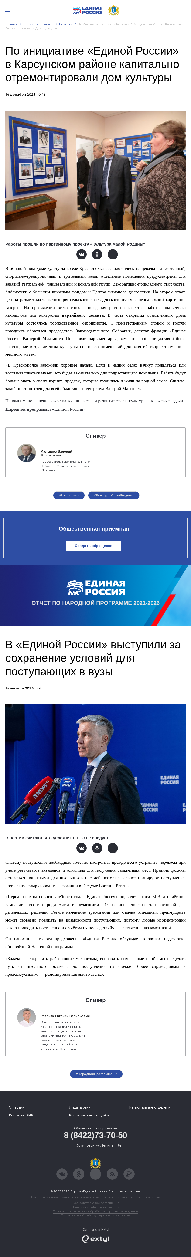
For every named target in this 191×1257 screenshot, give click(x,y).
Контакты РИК (21, 1115)
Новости (65, 24)
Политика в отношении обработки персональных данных (95, 1211)
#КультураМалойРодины (113, 495)
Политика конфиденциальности (95, 1207)
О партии (16, 1107)
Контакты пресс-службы (89, 1115)
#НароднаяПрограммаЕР (96, 1074)
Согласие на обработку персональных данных (95, 1215)
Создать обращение (93, 546)
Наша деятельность (38, 24)
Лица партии (80, 1107)
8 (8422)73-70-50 (95, 1135)
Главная (11, 24)
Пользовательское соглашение (95, 1202)
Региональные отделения (150, 1107)
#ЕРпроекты (69, 495)
